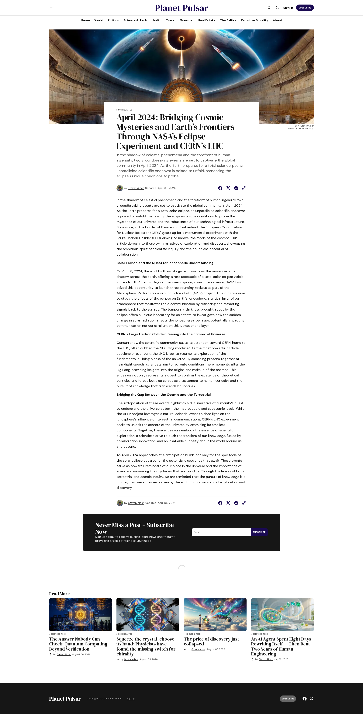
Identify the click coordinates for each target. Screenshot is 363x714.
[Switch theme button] (277, 8)
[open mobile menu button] (51, 8)
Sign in (288, 8)
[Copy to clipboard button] (243, 188)
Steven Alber (136, 188)
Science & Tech (125, 110)
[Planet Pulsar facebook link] (305, 698)
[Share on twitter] (228, 188)
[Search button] (269, 8)
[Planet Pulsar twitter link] (311, 698)
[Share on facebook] (221, 188)
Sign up (131, 698)
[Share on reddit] (236, 188)
